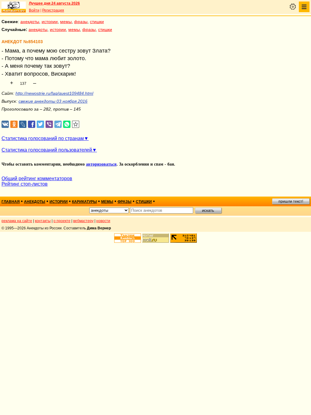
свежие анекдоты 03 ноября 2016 (53, 101)
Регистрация (53, 10)
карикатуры (84, 202)
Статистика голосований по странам (43, 138)
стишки (97, 21)
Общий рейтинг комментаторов (37, 178)
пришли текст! (291, 201)
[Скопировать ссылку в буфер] (76, 124)
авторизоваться (101, 164)
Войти (34, 10)
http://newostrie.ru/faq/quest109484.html (54, 93)
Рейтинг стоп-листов (25, 184)
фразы (80, 21)
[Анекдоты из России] (14, 7)
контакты (43, 221)
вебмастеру (83, 221)
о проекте (61, 221)
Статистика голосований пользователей (47, 150)
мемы (66, 21)
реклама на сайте (17, 221)
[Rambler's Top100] (127, 238)
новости (103, 221)
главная (11, 202)
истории (50, 21)
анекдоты (29, 21)
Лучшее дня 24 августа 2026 (54, 3)
